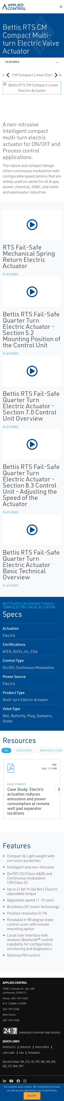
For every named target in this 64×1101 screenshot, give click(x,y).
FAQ (21, 1052)
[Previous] (8, 75)
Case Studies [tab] (24, 750)
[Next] (56, 75)
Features (12, 62)
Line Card (9, 1052)
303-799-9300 (19, 998)
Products (9, 1047)
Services (25, 1047)
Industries (42, 1047)
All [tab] (6, 750)
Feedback (34, 1052)
